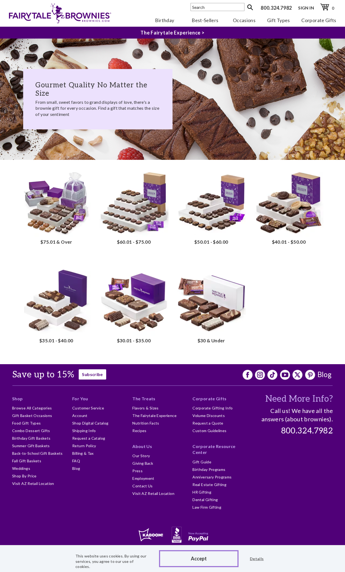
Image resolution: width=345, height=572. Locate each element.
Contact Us (142, 486)
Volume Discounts (208, 415)
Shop (17, 398)
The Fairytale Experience (154, 415)
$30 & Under (211, 340)
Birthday (164, 20)
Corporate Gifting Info (212, 408)
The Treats (144, 398)
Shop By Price (24, 476)
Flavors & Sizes (145, 408)
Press (137, 470)
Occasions (244, 20)
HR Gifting (201, 492)
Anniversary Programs (212, 477)
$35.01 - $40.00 (56, 340)
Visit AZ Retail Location (33, 483)
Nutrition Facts (145, 423)
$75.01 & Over (56, 242)
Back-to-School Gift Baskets (37, 453)
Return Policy (84, 445)
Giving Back (142, 463)
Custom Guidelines (209, 430)
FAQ (76, 461)
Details (257, 558)
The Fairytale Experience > (172, 33)
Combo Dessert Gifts (31, 430)
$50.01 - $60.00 (211, 242)
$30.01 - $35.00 (134, 340)
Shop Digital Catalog (90, 423)
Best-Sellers (205, 20)
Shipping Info (84, 430)
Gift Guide (201, 462)
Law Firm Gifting (206, 507)
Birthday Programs (208, 469)
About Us (142, 446)
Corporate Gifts (318, 20)
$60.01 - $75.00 (134, 242)
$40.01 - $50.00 (289, 242)
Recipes (139, 430)
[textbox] (217, 7)
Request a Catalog (88, 438)
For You (80, 398)
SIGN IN (306, 7)
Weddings (21, 468)
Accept (199, 558)
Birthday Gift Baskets (31, 438)
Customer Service (88, 408)
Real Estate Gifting (209, 484)
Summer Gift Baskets (31, 445)
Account (80, 415)
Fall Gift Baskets (26, 461)
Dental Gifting (205, 499)
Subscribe (92, 374)
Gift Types (278, 20)
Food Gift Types (26, 423)
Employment (143, 478)
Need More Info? (299, 399)
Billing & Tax (83, 453)
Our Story (141, 455)
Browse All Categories (32, 408)
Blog (325, 374)
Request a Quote (207, 423)
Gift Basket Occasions (32, 415)
